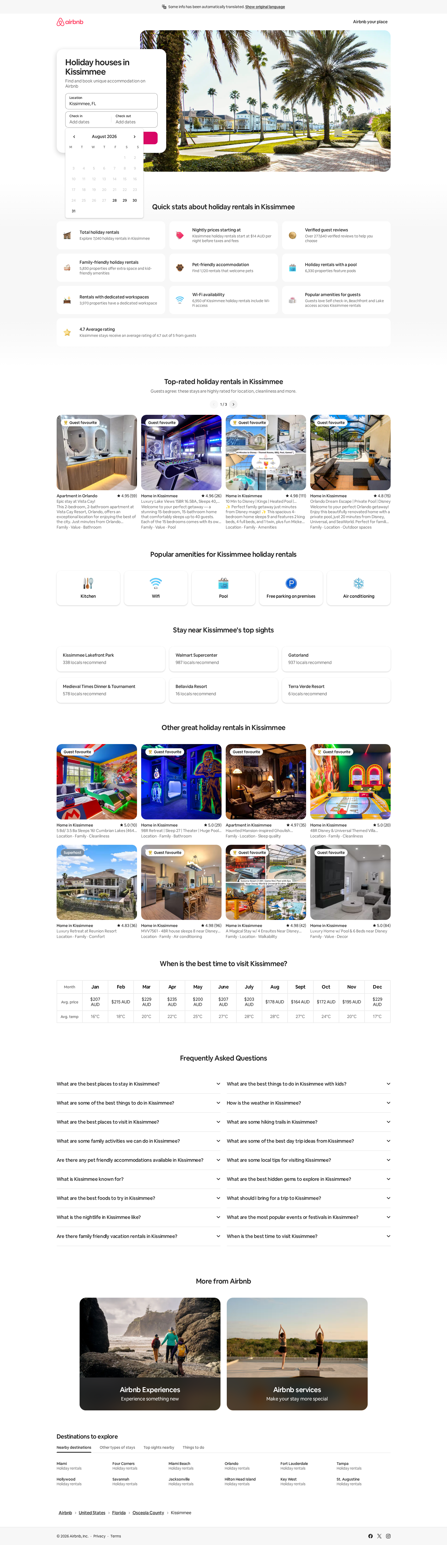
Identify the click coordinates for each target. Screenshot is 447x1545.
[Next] (233, 404)
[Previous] (214, 404)
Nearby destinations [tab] (74, 1447)
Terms (115, 1536)
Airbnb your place (370, 22)
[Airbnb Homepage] (70, 22)
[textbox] (88, 122)
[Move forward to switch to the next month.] (134, 136)
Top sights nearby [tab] (159, 1447)
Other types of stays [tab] (117, 1447)
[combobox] (111, 103)
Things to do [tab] (193, 1447)
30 (135, 200)
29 (125, 200)
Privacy (99, 1536)
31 (73, 211)
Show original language (265, 6)
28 (114, 200)
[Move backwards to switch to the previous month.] (74, 136)
